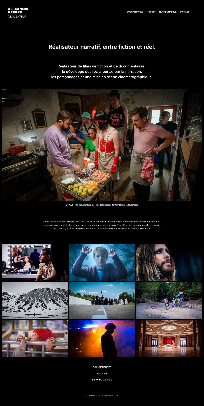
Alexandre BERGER (19, 10)
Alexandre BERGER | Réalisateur (100, 395)
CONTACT (184, 11)
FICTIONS (151, 11)
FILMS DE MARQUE (167, 11)
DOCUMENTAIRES (135, 11)
